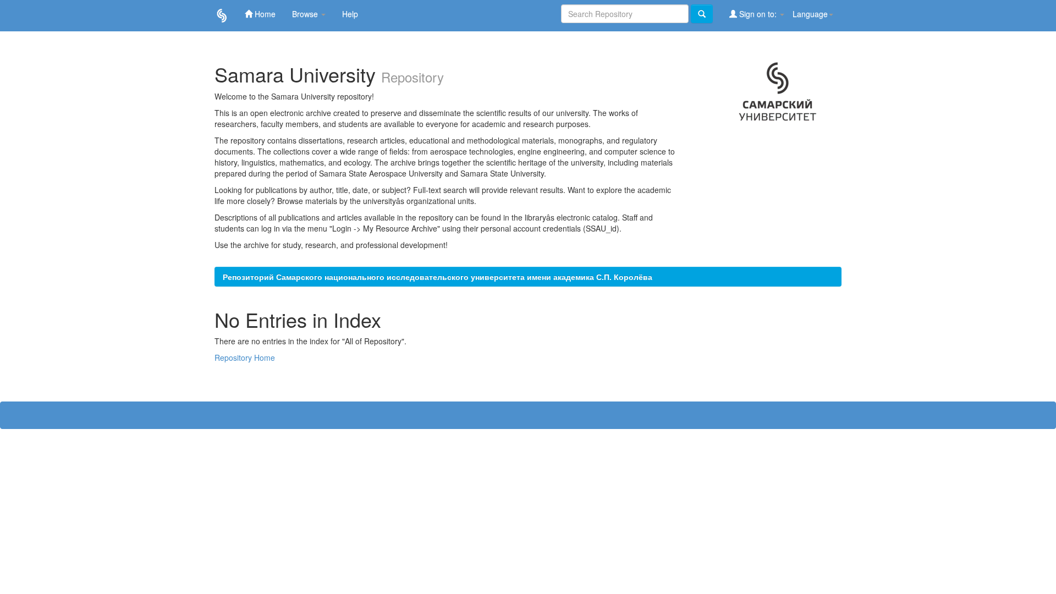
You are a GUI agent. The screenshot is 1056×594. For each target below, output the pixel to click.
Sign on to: (758, 13)
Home (264, 13)
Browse (306, 13)
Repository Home (245, 357)
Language (810, 13)
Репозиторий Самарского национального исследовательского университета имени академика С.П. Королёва (437, 276)
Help (350, 13)
